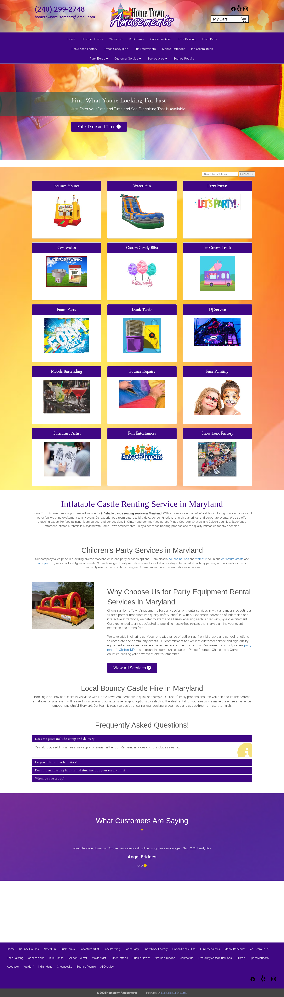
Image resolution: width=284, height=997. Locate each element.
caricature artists (232, 559)
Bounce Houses (92, 39)
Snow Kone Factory (84, 49)
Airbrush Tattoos (165, 958)
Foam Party (209, 39)
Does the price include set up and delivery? (65, 739)
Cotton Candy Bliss (116, 49)
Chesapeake (64, 966)
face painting (45, 563)
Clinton (240, 958)
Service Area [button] (156, 58)
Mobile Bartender (173, 49)
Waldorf (28, 966)
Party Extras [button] (98, 58)
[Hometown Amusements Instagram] (245, 10)
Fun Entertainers (145, 49)
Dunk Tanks (136, 39)
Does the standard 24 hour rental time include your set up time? (80, 770)
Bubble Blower (141, 958)
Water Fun (115, 39)
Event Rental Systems (174, 992)
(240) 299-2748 (60, 9)
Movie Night (99, 958)
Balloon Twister (77, 958)
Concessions (36, 958)
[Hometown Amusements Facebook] (233, 10)
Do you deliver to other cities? (56, 762)
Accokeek (13, 966)
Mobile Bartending (66, 371)
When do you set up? (50, 779)
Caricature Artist (160, 39)
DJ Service (217, 309)
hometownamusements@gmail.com (65, 17)
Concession (67, 247)
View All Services (130, 668)
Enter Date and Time (96, 126)
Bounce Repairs (183, 58)
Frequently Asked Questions (215, 958)
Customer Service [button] (126, 58)
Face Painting (187, 39)
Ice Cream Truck (202, 49)
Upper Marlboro (259, 958)
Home (71, 39)
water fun (201, 559)
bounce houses (178, 559)
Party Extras (217, 185)
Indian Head (45, 966)
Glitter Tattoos (119, 958)
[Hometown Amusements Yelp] (239, 10)
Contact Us (186, 958)
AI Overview (107, 966)
